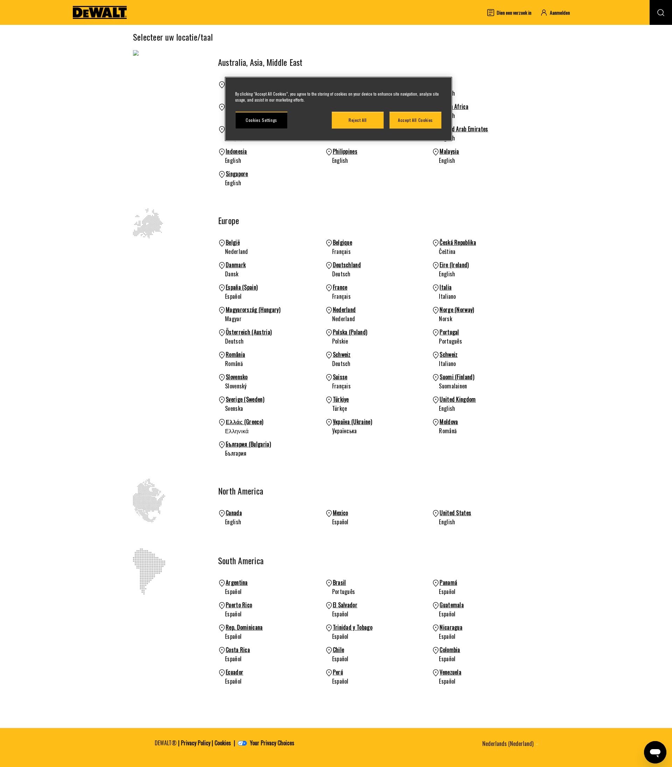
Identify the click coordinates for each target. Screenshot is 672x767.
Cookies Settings (261, 120)
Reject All (358, 120)
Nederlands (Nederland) (508, 743)
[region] (338, 109)
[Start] (100, 12)
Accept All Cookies (415, 120)
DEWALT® (166, 743)
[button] (558, 12)
